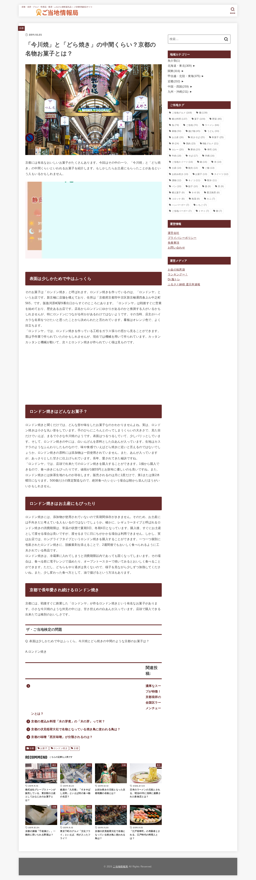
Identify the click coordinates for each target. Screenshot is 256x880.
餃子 (193, 186)
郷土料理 (179, 119)
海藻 (196, 198)
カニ (211, 198)
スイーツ (221, 174)
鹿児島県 (213, 192)
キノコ (194, 180)
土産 (176, 168)
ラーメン (212, 125)
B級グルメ (210, 143)
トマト (203, 211)
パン (176, 186)
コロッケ (178, 198)
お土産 (178, 137)
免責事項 (173, 242)
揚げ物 (194, 131)
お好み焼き (180, 174)
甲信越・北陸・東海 (184, 76)
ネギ (196, 192)
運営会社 (173, 232)
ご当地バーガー (182, 211)
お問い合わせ (176, 247)
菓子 (199, 119)
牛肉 (176, 155)
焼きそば (198, 137)
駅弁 (212, 180)
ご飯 (209, 168)
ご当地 (192, 125)
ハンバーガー (180, 205)
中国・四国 (178, 86)
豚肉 (195, 149)
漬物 (176, 180)
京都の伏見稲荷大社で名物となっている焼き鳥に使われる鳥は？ (75, 729)
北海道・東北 (180, 65)
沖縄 (209, 155)
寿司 (212, 149)
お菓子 (43, 748)
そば (193, 155)
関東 (174, 71)
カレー (178, 149)
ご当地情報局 (120, 866)
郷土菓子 (178, 192)
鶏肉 (191, 143)
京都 (21, 28)
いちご (201, 205)
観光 (193, 168)
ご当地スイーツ (182, 162)
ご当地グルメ (182, 112)
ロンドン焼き (60, 748)
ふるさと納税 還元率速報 (184, 284)
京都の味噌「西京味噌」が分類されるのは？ (62, 737)
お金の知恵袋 (176, 269)
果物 (176, 131)
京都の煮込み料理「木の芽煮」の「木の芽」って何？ (68, 721)
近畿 (174, 81)
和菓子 (218, 137)
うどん (213, 131)
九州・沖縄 (178, 91)
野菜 (217, 119)
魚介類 (174, 60)
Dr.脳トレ (174, 279)
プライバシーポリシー (182, 237)
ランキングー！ (178, 274)
